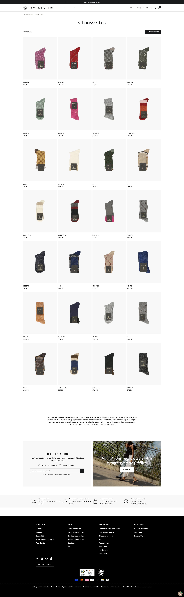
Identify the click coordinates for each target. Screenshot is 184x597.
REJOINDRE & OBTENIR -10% (110, 319)
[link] (110, 306)
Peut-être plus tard (110, 324)
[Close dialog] (125, 281)
